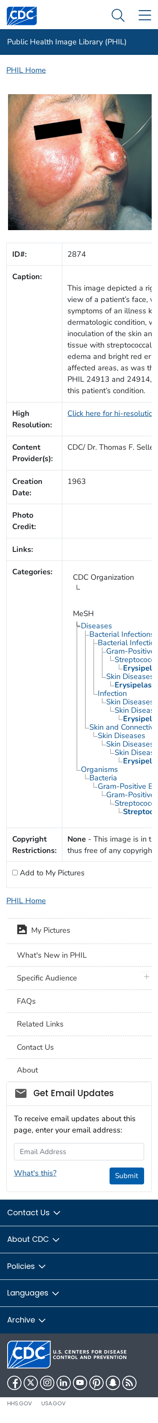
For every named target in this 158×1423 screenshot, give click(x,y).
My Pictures (48, 930)
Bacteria (103, 778)
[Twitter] (31, 1383)
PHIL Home (26, 70)
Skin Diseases (121, 736)
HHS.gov (19, 1403)
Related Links (40, 1024)
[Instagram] (47, 1383)
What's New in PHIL (52, 955)
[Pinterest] (96, 1383)
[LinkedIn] (63, 1383)
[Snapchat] (113, 1383)
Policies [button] (22, 1266)
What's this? (35, 1173)
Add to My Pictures (51, 873)
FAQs (26, 1001)
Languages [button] (29, 1292)
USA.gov (53, 1403)
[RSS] (129, 1383)
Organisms (99, 769)
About (27, 1070)
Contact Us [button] (29, 1212)
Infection (112, 693)
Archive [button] (22, 1319)
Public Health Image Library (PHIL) (67, 42)
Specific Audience (47, 978)
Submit (126, 1176)
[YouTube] (80, 1383)
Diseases (96, 626)
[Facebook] (14, 1383)
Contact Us (35, 1047)
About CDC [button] (29, 1239)
